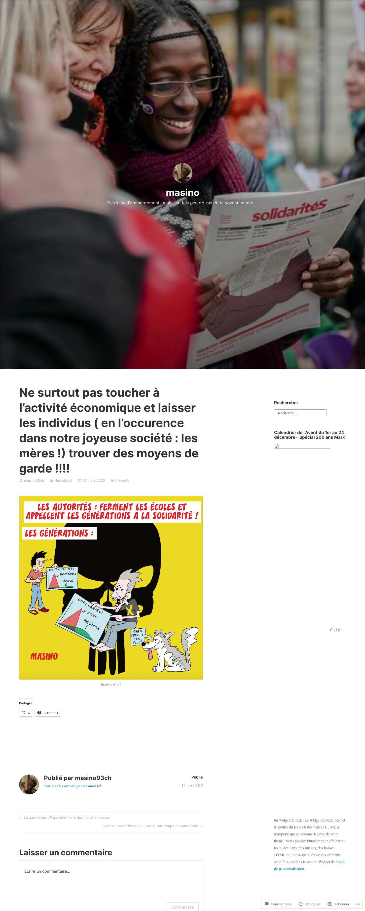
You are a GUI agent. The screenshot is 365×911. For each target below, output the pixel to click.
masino (182, 192)
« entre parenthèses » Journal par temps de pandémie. (151, 826)
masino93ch (34, 480)
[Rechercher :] (300, 412)
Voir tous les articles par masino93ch (73, 785)
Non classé (63, 480)
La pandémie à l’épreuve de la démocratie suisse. (64, 818)
